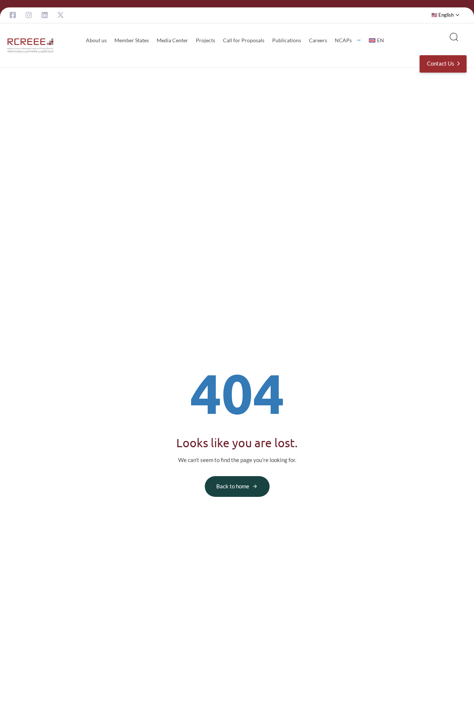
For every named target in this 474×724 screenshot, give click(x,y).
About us (96, 40)
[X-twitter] (60, 15)
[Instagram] (28, 15)
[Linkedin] (44, 15)
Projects (205, 40)
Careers (318, 40)
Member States (131, 40)
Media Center (172, 40)
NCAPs (343, 40)
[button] (445, 15)
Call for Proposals (243, 40)
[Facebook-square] (12, 15)
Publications (286, 40)
